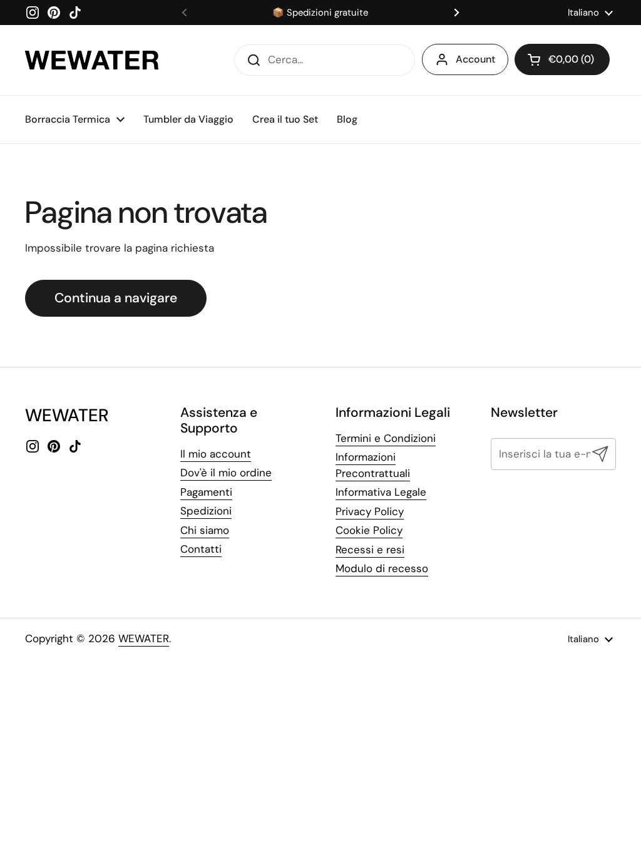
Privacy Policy (370, 511)
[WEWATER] (91, 60)
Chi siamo (204, 530)
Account (475, 59)
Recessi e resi (370, 549)
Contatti (201, 549)
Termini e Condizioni (386, 438)
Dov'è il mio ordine (226, 472)
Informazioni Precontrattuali (373, 465)
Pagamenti (206, 492)
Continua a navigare (115, 298)
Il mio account (215, 454)
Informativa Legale (381, 492)
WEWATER (143, 638)
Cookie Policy (369, 530)
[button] (562, 59)
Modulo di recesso (382, 568)
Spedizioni (206, 511)
